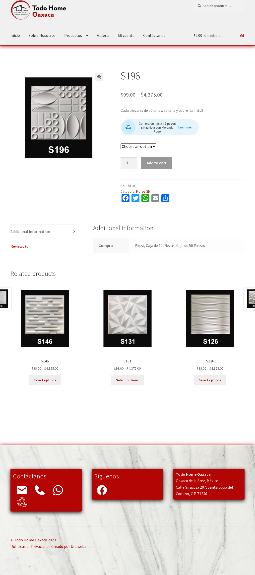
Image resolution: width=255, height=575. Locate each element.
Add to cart (157, 162)
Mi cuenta (126, 35)
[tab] (44, 232)
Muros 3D (143, 191)
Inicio (15, 35)
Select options (45, 380)
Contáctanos (154, 35)
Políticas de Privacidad (29, 546)
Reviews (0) (20, 246)
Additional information (30, 231)
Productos (73, 35)
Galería (103, 35)
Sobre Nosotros (42, 35)
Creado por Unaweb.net (71, 546)
